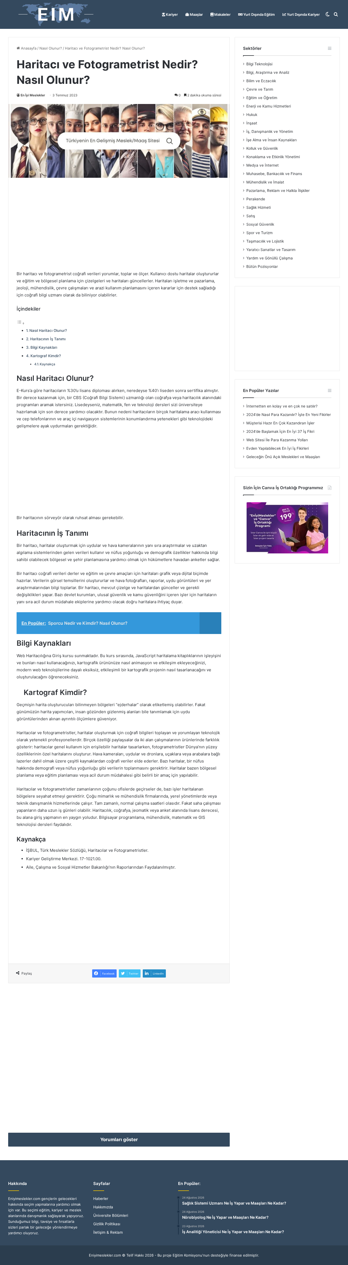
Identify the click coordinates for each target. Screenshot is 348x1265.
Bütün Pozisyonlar (262, 266)
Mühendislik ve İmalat (265, 182)
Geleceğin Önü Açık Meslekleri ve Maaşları (283, 457)
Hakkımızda (103, 1207)
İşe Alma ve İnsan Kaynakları (271, 140)
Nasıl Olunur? (50, 48)
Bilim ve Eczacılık (261, 81)
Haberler (100, 1198)
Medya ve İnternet (262, 165)
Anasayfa (28, 48)
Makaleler (222, 14)
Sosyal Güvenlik (260, 224)
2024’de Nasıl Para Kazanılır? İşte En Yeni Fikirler (288, 414)
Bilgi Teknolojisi (259, 64)
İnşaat (251, 123)
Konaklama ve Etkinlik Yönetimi (273, 157)
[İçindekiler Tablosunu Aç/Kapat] (21, 323)
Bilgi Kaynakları (43, 347)
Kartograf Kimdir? (45, 356)
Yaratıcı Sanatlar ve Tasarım (271, 249)
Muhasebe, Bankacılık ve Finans (274, 173)
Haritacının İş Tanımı (48, 339)
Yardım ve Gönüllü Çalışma (269, 258)
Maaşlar (196, 14)
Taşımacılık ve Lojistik (265, 241)
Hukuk (251, 114)
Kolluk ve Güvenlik (262, 148)
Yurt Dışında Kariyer (303, 14)
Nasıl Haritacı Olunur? (48, 330)
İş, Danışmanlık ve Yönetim (269, 131)
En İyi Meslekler (33, 95)
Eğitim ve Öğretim (261, 98)
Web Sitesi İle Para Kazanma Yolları (277, 440)
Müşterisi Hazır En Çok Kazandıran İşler (280, 423)
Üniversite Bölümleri (110, 1215)
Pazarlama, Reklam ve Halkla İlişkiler (278, 190)
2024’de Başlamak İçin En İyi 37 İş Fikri (280, 431)
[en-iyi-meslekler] (55, 14)
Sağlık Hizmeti (258, 207)
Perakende (255, 199)
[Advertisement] (119, 224)
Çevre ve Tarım (259, 89)
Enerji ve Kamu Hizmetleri (268, 106)
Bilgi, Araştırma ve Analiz (267, 72)
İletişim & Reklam (108, 1232)
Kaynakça (47, 364)
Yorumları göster (119, 1139)
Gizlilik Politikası (106, 1224)
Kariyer (171, 14)
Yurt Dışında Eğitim (259, 14)
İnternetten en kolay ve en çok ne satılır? (282, 406)
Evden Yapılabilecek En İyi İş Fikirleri (277, 448)
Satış (250, 216)
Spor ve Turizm (259, 233)
